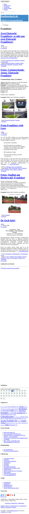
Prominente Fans (14, 506)
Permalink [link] (3, 66)
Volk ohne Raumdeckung (10, 473)
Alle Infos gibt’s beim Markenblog (9, 58)
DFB (10, 168)
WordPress (3, 512)
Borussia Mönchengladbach (10, 409)
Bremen (17, 409)
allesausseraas (7, 462)
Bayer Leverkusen (4, 406)
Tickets (15, 169)
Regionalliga (24, 418)
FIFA (26, 413)
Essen (9, 413)
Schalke (4, 421)
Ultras (8, 258)
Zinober (20, 258)
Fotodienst (6, 459)
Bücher (14, 507)
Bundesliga (16, 60)
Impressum (7, 503)
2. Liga (7, 256)
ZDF (17, 425)
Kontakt (6, 9)
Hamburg (22, 417)
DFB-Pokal (15, 168)
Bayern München (12, 406)
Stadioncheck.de (9, 16)
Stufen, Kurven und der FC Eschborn (13, 471)
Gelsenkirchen (7, 416)
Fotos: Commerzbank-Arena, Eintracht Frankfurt (13, 72)
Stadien (23, 421)
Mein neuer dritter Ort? (9, 432)
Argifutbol (6, 464)
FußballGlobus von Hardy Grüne (12, 468)
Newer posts (4, 260)
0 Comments (4, 48)
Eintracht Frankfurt (9, 63)
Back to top (3, 496)
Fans (13, 167)
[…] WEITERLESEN (13, 164)
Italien (7, 418)
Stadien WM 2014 (5, 506)
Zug (24, 258)
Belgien (17, 406)
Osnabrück (3, 258)
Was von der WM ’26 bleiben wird (12, 433)
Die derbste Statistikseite (10, 466)
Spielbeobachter (8, 469)
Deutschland (6, 410)
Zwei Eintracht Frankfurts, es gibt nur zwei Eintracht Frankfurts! (13, 37)
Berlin (6, 168)
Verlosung (19, 169)
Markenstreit (4, 64)
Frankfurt (17, 63)
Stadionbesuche (16, 254)
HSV (4, 418)
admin (2, 45)
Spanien (19, 421)
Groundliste (6, 7)
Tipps (17, 423)
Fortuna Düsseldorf (5, 414)
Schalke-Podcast (8, 486)
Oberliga (19, 418)
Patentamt (9, 64)
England (4, 413)
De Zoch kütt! (8, 220)
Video (7, 425)
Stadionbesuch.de (8, 485)
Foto (11, 414)
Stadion (3, 423)
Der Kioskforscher (8, 449)
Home (5, 4)
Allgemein (8, 167)
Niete (2, 169)
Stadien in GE (7, 5)
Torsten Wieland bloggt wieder (11, 488)
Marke (21, 63)
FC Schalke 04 (19, 413)
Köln (10, 418)
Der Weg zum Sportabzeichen (11, 451)
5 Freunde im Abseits (9, 458)
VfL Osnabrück (14, 258)
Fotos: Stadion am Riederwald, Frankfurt (13, 176)
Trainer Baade (7, 472)
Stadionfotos (21, 503)
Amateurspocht (9, 60)
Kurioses (22, 60)
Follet (9, 512)
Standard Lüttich (9, 423)
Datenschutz (14, 503)
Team (11, 169)
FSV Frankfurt (18, 256)
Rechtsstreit (15, 64)
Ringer (20, 64)
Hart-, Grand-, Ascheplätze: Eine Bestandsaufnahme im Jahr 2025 (12, 441)
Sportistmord (7, 483)
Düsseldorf (22, 410)
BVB (2, 410)
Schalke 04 (12, 420)
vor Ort (2, 255)
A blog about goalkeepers (10, 461)
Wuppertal (12, 425)
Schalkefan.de (7, 482)
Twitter (19, 423)
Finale (19, 168)
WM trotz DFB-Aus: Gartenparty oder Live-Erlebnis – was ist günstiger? (14, 436)
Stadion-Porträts (8, 8)
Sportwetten (9, 507)
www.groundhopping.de (10, 475)
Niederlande (14, 418)
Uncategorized (4, 62)
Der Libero (6, 465)
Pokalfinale (6, 169)
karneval (24, 256)
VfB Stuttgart (23, 423)
